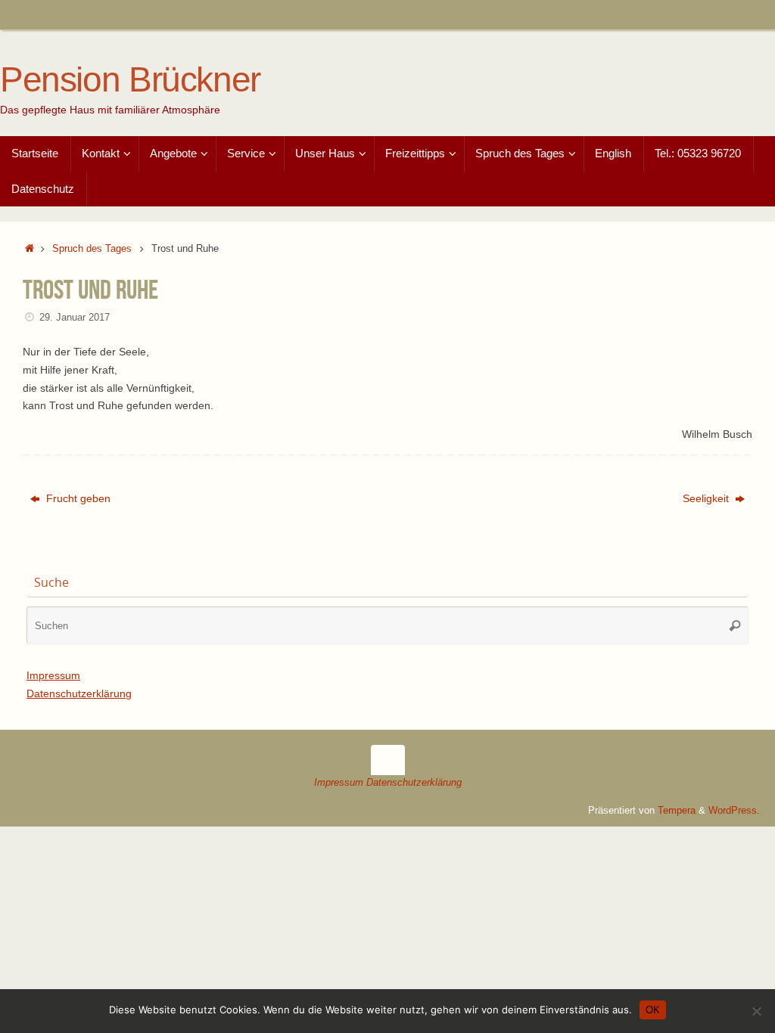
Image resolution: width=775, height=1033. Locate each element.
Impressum (53, 675)
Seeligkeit (707, 498)
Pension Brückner (130, 79)
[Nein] (756, 1011)
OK (653, 1010)
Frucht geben (76, 498)
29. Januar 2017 (74, 317)
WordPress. (734, 810)
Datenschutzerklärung (79, 693)
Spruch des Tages (92, 249)
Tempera (677, 810)
